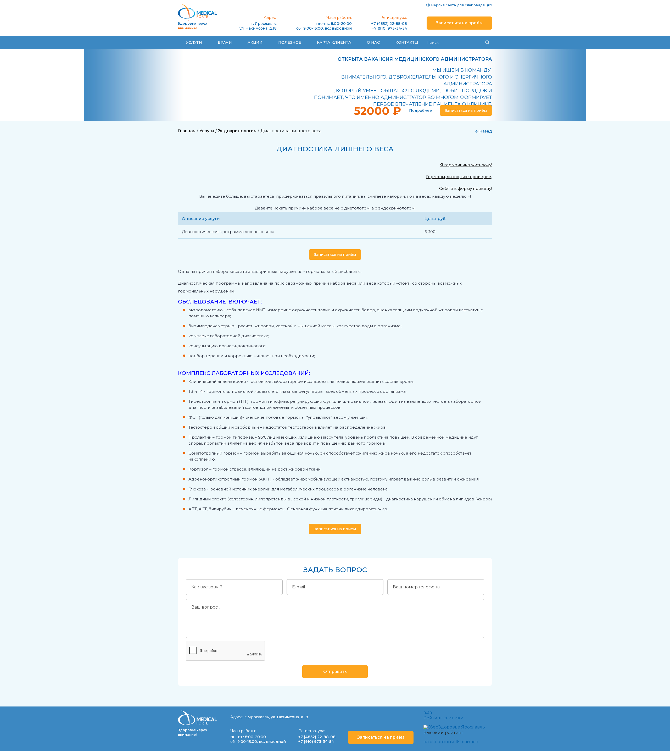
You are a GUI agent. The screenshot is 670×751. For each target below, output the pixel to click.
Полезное (289, 42)
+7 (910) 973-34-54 (389, 28)
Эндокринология (237, 131)
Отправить (335, 671)
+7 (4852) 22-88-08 (389, 23)
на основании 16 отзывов (450, 741)
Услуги (194, 42)
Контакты (406, 42)
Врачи (225, 42)
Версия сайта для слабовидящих (461, 5)
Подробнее (420, 110)
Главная (187, 131)
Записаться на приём (459, 22)
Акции (255, 42)
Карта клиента (334, 42)
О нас (373, 42)
